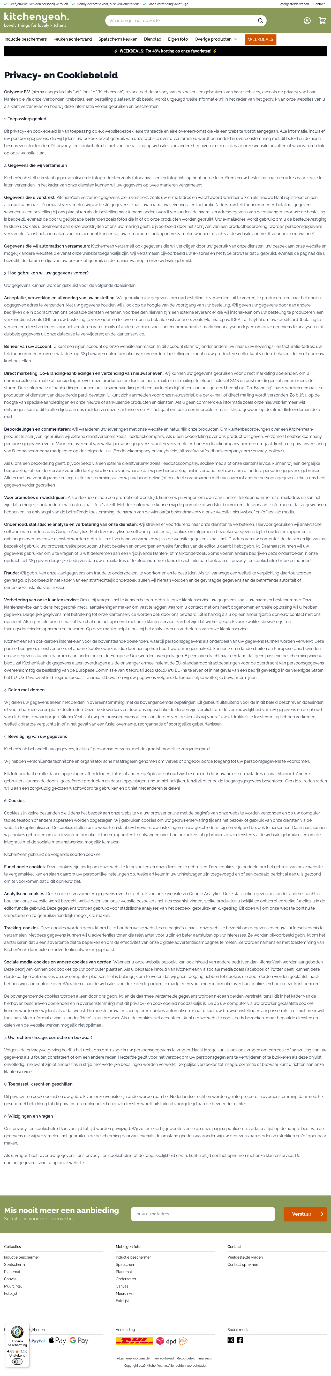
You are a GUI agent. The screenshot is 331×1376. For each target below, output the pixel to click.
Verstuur (301, 1214)
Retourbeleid (186, 1358)
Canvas (10, 1279)
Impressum (206, 1358)
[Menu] (26, 1326)
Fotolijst (10, 1293)
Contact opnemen (243, 1264)
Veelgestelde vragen (245, 1257)
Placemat (12, 1272)
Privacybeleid (164, 1358)
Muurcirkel (13, 1286)
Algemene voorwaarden (134, 1358)
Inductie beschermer (21, 1257)
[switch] (17, 1361)
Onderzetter (126, 1279)
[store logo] (36, 20)
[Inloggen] (307, 21)
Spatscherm (14, 1264)
